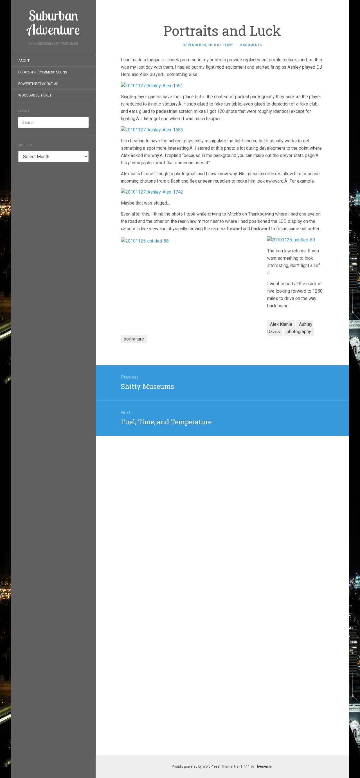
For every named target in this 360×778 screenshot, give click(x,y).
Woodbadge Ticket (34, 95)
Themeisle (263, 766)
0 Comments (251, 45)
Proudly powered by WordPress (196, 766)
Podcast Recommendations (42, 72)
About (24, 61)
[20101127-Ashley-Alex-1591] (152, 85)
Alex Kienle (281, 324)
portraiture (134, 339)
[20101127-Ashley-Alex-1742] (152, 192)
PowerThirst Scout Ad (38, 84)
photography (299, 331)
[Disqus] (222, 506)
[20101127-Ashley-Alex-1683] (152, 129)
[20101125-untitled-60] (291, 239)
